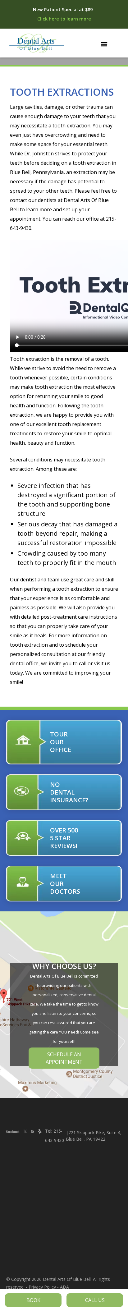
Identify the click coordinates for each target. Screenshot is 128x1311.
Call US (95, 1300)
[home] (35, 43)
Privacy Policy (42, 1287)
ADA (64, 1287)
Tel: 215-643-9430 (54, 1135)
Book (33, 1300)
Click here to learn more (64, 19)
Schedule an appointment (64, 1058)
